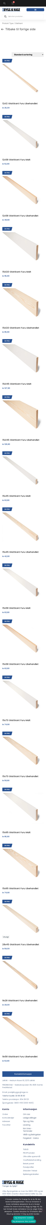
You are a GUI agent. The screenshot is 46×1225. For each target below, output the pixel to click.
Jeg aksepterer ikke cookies (23, 1221)
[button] (4, 3)
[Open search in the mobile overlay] (22, 16)
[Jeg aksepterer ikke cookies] (42, 1210)
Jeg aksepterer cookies (23, 1218)
